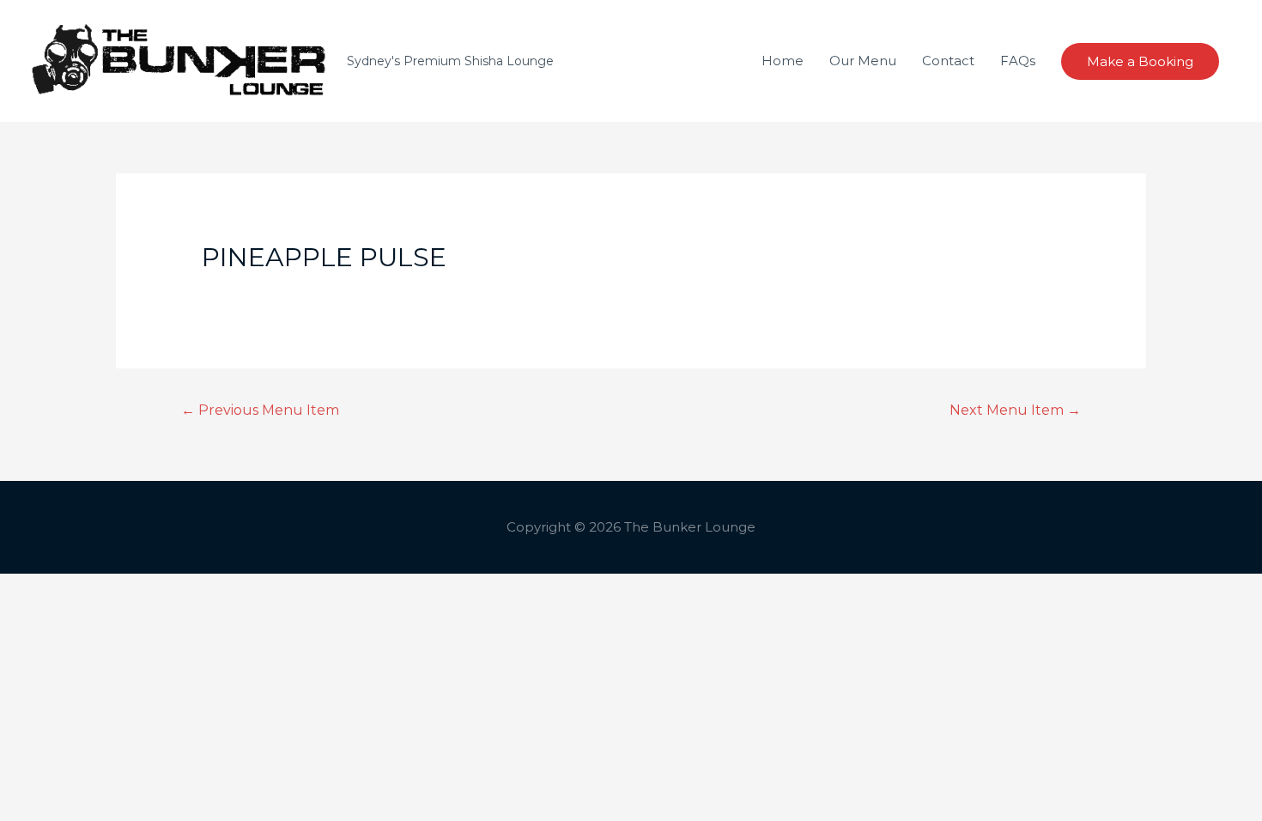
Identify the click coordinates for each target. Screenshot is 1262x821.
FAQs (1017, 60)
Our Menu (862, 60)
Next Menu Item (1015, 410)
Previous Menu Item (260, 410)
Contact (948, 60)
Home (782, 60)
